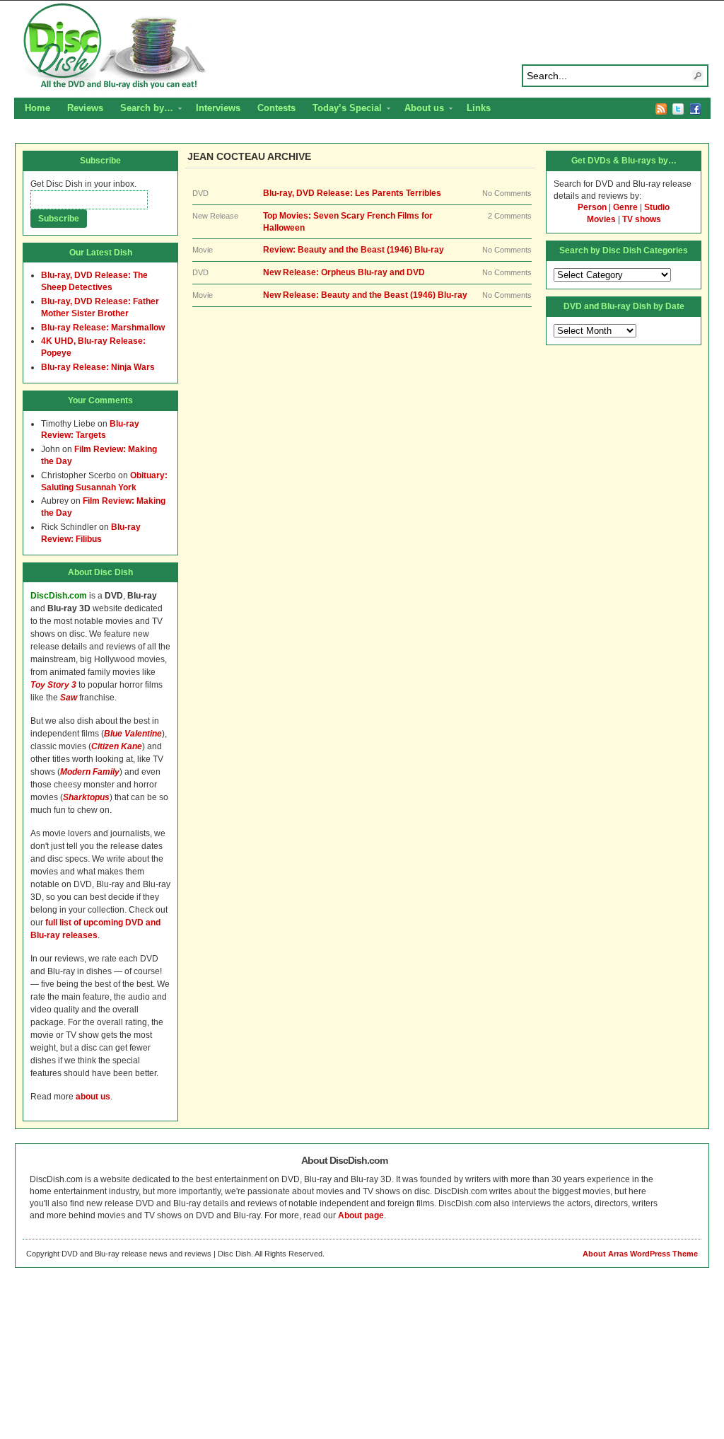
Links (479, 108)
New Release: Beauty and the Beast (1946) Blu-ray (365, 295)
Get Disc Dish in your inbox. (83, 184)
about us (93, 1097)
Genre (625, 207)
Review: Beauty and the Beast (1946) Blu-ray (353, 250)
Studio (657, 207)
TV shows (641, 219)
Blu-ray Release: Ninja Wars (98, 367)
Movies (601, 219)
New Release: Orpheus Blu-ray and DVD (344, 272)
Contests (276, 108)
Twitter (678, 109)
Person (592, 207)
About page (361, 1215)
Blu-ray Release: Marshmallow (103, 328)
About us (420, 110)
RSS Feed (661, 109)
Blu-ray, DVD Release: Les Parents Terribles (352, 193)
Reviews (85, 108)
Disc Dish (362, 47)
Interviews (218, 108)
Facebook (695, 109)
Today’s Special (343, 110)
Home (37, 108)
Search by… (142, 110)
